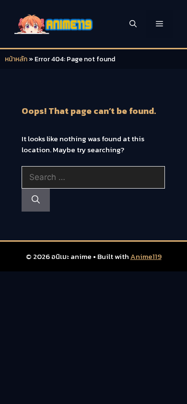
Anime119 (146, 256)
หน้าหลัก (16, 59)
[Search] (36, 200)
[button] (133, 24)
